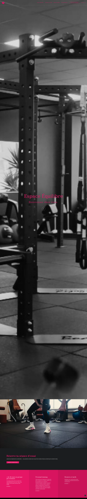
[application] (43, 423)
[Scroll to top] (85, 495)
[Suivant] (84, 203)
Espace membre (57, 2)
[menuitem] (40, 2)
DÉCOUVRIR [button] (8, 486)
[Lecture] (0, 447)
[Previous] (2, 203)
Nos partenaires (64, 2)
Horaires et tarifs (48, 2)
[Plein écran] (86, 447)
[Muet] (85, 447)
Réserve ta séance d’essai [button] (13, 462)
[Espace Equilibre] (3, 2)
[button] (82, 2)
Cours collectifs (40, 2)
